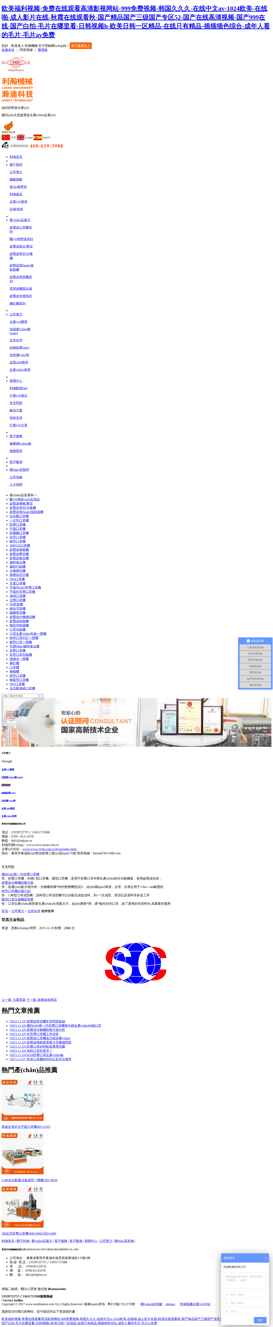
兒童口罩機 (18, 583)
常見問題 (16, 403)
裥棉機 (14, 671)
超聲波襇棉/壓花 (21, 503)
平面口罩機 (18, 528)
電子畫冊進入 (80, 45)
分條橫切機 (18, 570)
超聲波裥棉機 (19, 549)
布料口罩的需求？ (31, 1050)
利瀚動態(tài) (18, 388)
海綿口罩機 (18, 596)
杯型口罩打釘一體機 (24, 638)
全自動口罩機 (19, 516)
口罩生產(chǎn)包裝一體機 (28, 633)
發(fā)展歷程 (18, 187)
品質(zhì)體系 (19, 362)
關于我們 (16, 164)
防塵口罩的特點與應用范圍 (37, 1046)
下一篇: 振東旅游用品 (41, 999)
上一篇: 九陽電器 (14, 999)
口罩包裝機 (18, 629)
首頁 (5, 911)
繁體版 (43, 50)
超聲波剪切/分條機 (23, 507)
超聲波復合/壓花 (21, 246)
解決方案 (16, 410)
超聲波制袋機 (19, 621)
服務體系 (16, 451)
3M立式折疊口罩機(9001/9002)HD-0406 (29, 1233)
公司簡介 (16, 172)
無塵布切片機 (19, 575)
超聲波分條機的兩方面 (18, 882)
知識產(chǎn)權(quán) (12, 777)
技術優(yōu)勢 (19, 355)
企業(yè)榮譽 (18, 322)
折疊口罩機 (18, 650)
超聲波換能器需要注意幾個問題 (41, 1042)
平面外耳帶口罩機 (22, 591)
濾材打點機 (18, 566)
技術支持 (16, 417)
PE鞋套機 (16, 604)
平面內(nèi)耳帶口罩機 (25, 587)
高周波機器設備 (21, 288)
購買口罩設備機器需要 (18, 899)
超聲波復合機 (19, 558)
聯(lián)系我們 (19, 469)
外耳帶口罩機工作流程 (34, 1034)
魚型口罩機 (18, 537)
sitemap (170, 1304)
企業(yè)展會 (18, 201)
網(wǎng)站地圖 (151, 1304)
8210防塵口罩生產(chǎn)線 (37, 1055)
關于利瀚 (23, 1241)
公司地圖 (16, 477)
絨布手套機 (18, 608)
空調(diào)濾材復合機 (24, 646)
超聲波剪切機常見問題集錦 (37, 1021)
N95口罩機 (17, 579)
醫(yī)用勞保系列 (21, 239)
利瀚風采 (16, 194)
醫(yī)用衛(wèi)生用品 (25, 499)
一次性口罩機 (19, 520)
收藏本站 (8, 50)
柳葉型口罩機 (19, 680)
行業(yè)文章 (18, 425)
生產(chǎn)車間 (20, 369)
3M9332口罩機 (20, 545)
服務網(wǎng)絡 (20, 443)
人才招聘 (16, 484)
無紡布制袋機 (19, 625)
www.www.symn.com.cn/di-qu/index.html (50, 849)
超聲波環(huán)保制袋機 (26, 512)
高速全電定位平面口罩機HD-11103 (26, 1126)
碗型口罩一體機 (21, 642)
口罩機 (14, 667)
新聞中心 (16, 380)
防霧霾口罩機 (19, 533)
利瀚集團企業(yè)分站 (195, 1304)
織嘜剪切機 (18, 612)
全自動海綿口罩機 (22, 688)
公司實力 (16, 314)
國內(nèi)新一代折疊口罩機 (20, 874)
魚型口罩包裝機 (21, 654)
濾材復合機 (18, 562)
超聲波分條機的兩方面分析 (37, 1029)
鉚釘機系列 (18, 303)
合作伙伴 (16, 340)
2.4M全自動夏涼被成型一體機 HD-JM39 (29, 1180)
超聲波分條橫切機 (22, 617)
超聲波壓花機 (19, 554)
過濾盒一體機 (19, 659)
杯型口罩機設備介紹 (16, 891)
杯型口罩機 (18, 675)
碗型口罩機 (18, 541)
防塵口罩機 (18, 524)
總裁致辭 (16, 179)
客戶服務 (16, 436)
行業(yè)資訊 (18, 395)
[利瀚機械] (17, 69)
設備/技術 (16, 209)
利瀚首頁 (16, 157)
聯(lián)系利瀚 (124, 1241)
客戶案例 (16, 462)
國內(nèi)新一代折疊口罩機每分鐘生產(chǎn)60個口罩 (55, 1025)
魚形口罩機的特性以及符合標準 (41, 1059)
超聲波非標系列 (21, 296)
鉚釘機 (14, 663)
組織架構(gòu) (19, 347)
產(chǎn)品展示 (20, 220)
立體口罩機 (18, 600)
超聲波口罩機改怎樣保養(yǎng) (40, 1038)
